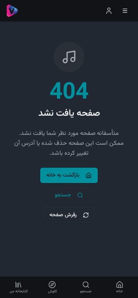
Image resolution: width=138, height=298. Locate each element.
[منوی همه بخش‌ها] (125, 11)
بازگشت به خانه (62, 175)
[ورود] (109, 10)
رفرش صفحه (63, 215)
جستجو (63, 195)
